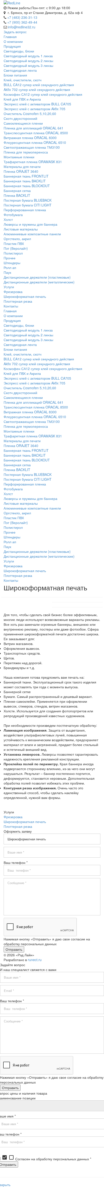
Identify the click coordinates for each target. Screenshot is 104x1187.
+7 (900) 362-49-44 (22, 22)
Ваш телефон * (16, 862)
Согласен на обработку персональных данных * (46, 1158)
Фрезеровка (13, 816)
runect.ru (35, 959)
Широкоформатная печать (25, 821)
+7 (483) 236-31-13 (22, 17)
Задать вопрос (15, 31)
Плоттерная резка (18, 826)
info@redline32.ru (21, 27)
